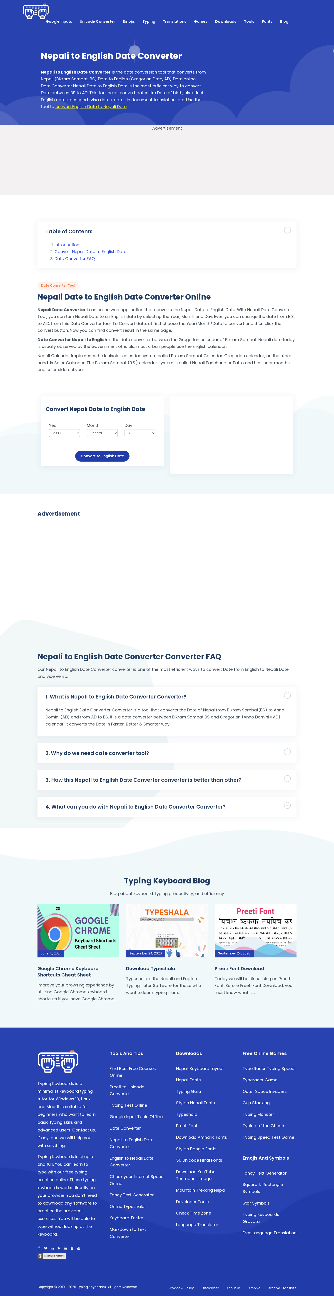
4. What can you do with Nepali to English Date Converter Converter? (135, 806)
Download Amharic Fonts (201, 1137)
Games (200, 21)
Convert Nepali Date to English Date (90, 251)
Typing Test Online (128, 1105)
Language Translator (197, 1224)
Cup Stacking (256, 1103)
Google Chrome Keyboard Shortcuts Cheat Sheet (68, 971)
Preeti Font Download (239, 968)
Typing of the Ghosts (264, 1126)
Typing (148, 21)
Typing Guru (188, 1091)
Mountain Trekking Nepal (201, 1190)
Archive (254, 1288)
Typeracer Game (260, 1080)
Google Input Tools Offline (136, 1116)
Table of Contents (68, 231)
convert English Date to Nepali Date (91, 106)
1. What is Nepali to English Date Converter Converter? (115, 696)
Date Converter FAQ (75, 258)
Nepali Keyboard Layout (200, 1068)
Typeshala (186, 1114)
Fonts (267, 21)
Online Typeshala (127, 1206)
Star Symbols (256, 1203)
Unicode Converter (97, 21)
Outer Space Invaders (265, 1091)
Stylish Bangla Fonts (196, 1149)
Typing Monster (258, 1114)
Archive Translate (282, 1288)
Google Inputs (59, 21)
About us (234, 1288)
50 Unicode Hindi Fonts (199, 1160)
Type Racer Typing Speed (268, 1068)
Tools (249, 21)
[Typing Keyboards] (57, 1061)
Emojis (129, 21)
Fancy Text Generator (132, 1195)
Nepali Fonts (188, 1080)
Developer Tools (192, 1202)
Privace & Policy (181, 1288)
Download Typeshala (150, 968)
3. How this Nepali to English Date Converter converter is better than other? (143, 780)
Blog (284, 21)
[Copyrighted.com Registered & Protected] (51, 1255)
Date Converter (125, 1128)
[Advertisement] (253, 81)
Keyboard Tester (126, 1218)
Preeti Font (186, 1126)
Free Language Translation (270, 1233)
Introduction (67, 245)
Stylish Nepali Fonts (195, 1103)
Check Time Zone (193, 1213)
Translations (174, 21)
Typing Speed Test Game (268, 1137)
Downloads (225, 21)
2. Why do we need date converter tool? (97, 753)
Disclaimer (210, 1288)
